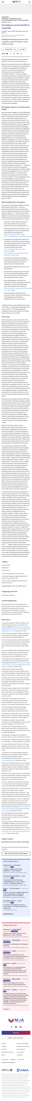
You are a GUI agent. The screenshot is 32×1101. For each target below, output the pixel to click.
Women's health (7, 865)
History (3, 1055)
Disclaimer (13, 1059)
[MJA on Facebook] (11, 1027)
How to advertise (21, 1049)
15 (16, 172)
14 (13, 212)
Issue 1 (9, 22)
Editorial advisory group (7, 1052)
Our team (4, 1049)
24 (13, 513)
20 (11, 308)
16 (13, 176)
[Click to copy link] (21, 53)
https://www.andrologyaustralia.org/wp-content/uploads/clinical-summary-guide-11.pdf (16, 665)
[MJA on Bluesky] (16, 1027)
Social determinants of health (10, 20)
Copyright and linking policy (8, 1062)
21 (26, 335)
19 (27, 225)
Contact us (4, 1046)
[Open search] (29, 2)
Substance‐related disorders (11, 876)
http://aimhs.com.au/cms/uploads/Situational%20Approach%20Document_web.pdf (16, 809)
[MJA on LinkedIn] (21, 1027)
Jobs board (19, 1055)
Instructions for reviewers (23, 1046)
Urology (5, 888)
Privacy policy (5, 1059)
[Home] (16, 2)
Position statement (15, 888)
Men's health (5, 19)
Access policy (20, 1052)
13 (15, 172)
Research (14, 951)
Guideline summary (16, 929)
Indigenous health (23, 20)
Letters (23, 876)
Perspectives (5, 17)
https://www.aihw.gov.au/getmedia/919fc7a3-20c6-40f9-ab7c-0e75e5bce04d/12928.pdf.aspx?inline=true (16, 629)
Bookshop (16, 1033)
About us (4, 1043)
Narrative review (16, 940)
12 (23, 165)
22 (7, 364)
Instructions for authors (22, 1043)
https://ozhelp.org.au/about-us (13, 234)
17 (11, 198)
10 (21, 165)
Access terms (20, 1059)
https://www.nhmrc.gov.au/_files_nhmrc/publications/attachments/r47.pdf (16, 831)
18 (28, 182)
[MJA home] (16, 1020)
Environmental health (15, 19)
